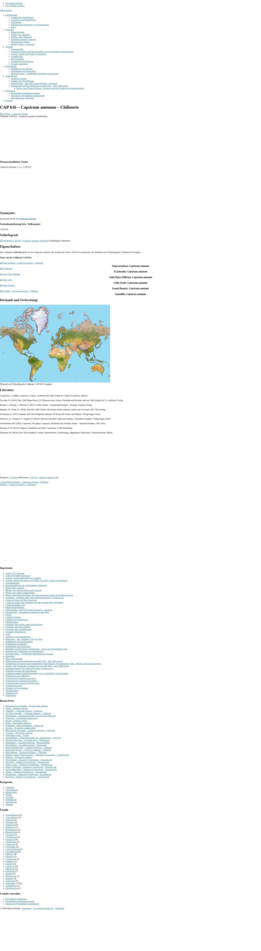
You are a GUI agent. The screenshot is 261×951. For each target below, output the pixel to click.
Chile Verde (120, 282)
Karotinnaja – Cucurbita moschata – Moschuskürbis (27, 743)
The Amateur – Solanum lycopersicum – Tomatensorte (28, 760)
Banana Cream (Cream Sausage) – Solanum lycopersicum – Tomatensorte (37, 755)
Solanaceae (10, 883)
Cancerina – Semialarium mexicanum (21, 718)
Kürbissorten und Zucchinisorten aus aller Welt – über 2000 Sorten (34, 661)
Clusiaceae (10, 844)
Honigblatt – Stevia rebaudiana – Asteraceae (24, 725)
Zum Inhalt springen (14, 3)
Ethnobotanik (6, 10)
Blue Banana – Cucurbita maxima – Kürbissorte (26, 745)
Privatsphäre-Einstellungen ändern (20, 901)
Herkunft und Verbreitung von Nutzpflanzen (24, 651)
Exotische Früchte (13, 617)
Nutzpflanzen (11, 802)
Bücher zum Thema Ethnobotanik (20, 593)
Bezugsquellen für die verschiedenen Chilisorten (26, 585)
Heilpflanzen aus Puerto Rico (18, 646)
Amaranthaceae (12, 815)
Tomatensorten (11, 690)
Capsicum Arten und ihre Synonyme (21, 600)
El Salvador (120, 271)
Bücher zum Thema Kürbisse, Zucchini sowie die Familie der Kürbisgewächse (39, 595)
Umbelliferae (11, 886)
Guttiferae (9, 861)
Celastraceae (10, 842)
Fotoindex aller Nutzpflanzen (17, 627)
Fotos (7, 634)
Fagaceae (9, 856)
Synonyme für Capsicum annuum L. (21, 678)
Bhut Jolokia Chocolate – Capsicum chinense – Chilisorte (30, 730)
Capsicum (14, 477)
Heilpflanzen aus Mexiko (16, 644)
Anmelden (59, 908)
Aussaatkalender (12, 583)
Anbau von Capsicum (14, 573)
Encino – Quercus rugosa (16, 721)
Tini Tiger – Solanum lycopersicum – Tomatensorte (27, 762)
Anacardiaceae (11, 817)
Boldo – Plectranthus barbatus (18, 723)
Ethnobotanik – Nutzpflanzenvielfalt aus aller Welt (27, 612)
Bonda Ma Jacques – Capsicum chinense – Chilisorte (28, 750)
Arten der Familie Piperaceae (17, 576)
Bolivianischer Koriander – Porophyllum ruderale (26, 706)
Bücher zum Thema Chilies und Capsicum (23, 590)
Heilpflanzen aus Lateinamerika (19, 642)
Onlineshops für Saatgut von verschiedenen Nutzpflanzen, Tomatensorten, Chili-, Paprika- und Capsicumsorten (53, 664)
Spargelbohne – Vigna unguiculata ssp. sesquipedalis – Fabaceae (33, 738)
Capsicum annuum (139, 265)
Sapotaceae (10, 881)
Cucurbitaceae (11, 790)
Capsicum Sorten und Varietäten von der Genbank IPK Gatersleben (34, 602)
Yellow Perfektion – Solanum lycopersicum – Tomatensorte (30, 767)
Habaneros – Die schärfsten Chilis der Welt (23, 639)
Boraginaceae (11, 832)
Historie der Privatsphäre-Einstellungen (22, 904)
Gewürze (9, 797)
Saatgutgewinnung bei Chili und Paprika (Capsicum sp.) (29, 668)
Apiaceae (9, 820)
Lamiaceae (10, 866)
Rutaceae (9, 878)
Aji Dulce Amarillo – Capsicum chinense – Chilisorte (28, 713)
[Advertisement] (81, 139)
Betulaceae (10, 827)
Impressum (10, 656)
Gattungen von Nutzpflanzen (17, 637)
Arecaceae (9, 822)
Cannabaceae (11, 837)
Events (8, 615)
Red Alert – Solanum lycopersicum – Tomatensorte (27, 777)
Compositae (10, 847)
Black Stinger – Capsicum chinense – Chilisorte (25, 752)
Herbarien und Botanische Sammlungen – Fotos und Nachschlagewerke (36, 649)
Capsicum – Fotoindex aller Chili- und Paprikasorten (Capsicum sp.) (34, 598)
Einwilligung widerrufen (16, 899)
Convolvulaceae (12, 849)
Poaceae (9, 873)
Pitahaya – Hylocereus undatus (18, 757)
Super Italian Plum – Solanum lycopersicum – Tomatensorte (31, 769)
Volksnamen (10, 695)
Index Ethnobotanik (13, 659)
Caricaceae (10, 839)
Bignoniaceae (11, 829)
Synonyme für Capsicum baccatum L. (21, 681)
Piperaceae (10, 871)
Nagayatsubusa (120, 265)
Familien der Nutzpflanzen (16, 620)
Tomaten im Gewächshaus (16, 688)
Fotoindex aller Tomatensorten (18, 629)
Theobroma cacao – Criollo (17, 735)
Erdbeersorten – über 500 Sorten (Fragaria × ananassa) (28, 610)
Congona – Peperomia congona (18, 733)
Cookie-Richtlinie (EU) (15, 605)
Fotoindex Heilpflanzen (15, 632)
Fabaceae (9, 854)
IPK (57, 477)
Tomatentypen (11, 693)
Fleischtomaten (11, 622)
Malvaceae (10, 869)
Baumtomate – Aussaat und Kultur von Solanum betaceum (30, 716)
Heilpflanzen (10, 799)
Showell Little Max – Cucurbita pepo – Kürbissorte (27, 740)
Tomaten (9, 804)
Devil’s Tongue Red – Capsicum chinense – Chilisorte (28, 747)
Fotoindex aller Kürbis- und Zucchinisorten (24, 624)
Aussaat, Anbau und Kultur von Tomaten (23, 578)
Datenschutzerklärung (14, 607)
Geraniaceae (10, 859)
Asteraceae (10, 825)
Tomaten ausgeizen (13, 686)
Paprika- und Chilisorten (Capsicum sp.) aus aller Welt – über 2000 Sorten (37, 666)
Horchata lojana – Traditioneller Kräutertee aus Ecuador (29, 654)
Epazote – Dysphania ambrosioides (20, 728)
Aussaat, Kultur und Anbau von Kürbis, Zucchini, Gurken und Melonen (36, 580)
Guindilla (120, 294)
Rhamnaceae (10, 876)
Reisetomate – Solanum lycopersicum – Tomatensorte (28, 774)
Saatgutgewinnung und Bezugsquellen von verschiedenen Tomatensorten (36, 673)
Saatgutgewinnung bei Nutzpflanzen (21, 671)
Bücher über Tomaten (14, 588)
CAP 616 (33, 477)
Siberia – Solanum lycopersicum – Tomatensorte (26, 772)
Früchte (8, 795)
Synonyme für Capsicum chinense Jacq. (22, 683)
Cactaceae (9, 834)
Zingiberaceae (11, 888)
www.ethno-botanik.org (43, 908)
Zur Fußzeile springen (14, 6)
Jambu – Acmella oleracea (16, 708)
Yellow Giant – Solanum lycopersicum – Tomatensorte (28, 765)
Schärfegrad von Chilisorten (17, 676)
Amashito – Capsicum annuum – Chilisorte (23, 711)
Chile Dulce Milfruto (120, 277)
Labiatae (9, 864)
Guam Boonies (120, 288)
